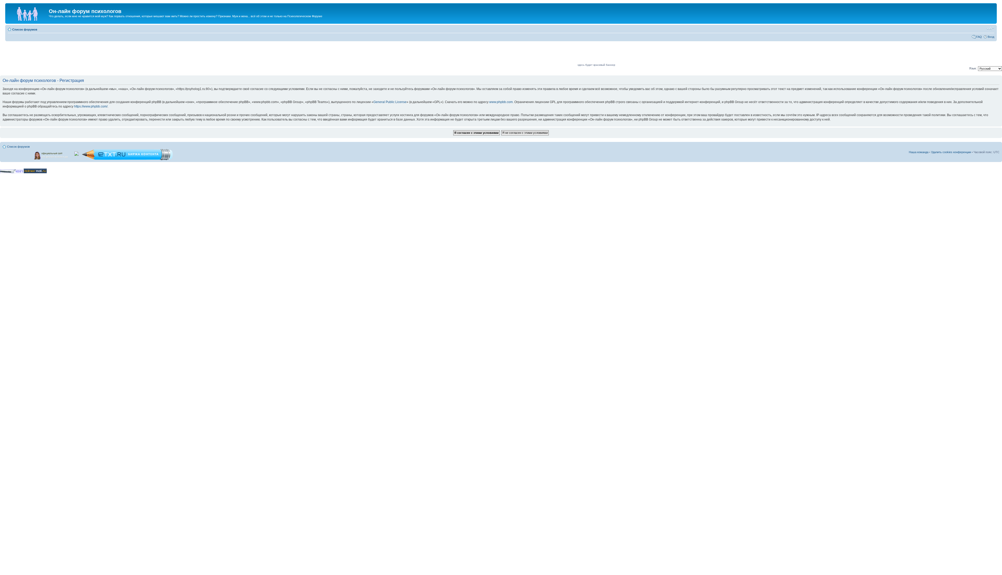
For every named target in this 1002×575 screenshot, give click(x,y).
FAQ (979, 36)
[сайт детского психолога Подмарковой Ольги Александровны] (51, 154)
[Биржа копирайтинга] (127, 159)
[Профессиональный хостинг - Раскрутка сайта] (11, 172)
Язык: (973, 68)
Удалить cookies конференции (951, 152)
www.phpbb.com (501, 102)
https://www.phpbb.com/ (91, 106)
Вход (991, 36)
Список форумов (24, 29)
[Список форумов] (28, 12)
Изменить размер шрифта (990, 28)
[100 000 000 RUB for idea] (77, 152)
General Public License (390, 102)
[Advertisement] (482, 54)
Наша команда (918, 152)
